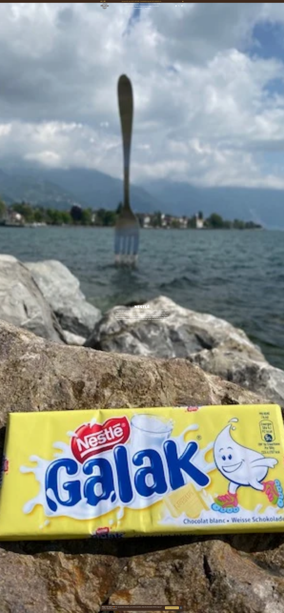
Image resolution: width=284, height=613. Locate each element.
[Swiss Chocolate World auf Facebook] (101, 1)
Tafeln (126, 3)
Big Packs (148, 8)
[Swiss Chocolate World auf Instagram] (103, 1)
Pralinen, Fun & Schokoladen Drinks (150, 3)
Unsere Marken (138, 8)
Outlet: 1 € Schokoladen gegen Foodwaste (147, 6)
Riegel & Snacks (134, 3)
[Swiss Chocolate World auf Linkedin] (104, 1)
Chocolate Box (129, 6)
